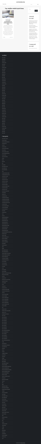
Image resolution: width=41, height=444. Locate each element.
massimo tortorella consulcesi (6, 376)
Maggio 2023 (3, 88)
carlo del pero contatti (5, 176)
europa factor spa (4, 287)
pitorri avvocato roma (5, 400)
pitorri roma (3, 402)
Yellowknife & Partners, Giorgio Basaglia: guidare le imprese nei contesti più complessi (33, 37)
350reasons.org (20, 2)
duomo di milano (4, 271)
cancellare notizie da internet (6, 174)
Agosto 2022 (3, 98)
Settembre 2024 (4, 67)
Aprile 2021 (3, 123)
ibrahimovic (3, 348)
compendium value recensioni (6, 202)
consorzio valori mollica (5, 207)
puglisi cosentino (4, 405)
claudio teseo (4, 194)
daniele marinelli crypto (5, 220)
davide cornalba (4, 235)
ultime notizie (4, 430)
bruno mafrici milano (4, 169)
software (3, 418)
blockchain (3, 161)
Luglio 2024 (3, 70)
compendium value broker (5, 197)
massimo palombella (4, 364)
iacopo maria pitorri (4, 346)
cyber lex (3, 215)
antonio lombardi (4, 140)
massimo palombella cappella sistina (6, 366)
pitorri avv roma (4, 399)
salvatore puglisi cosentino (5, 412)
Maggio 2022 (3, 103)
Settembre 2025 (4, 62)
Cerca (30, 9)
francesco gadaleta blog (5, 299)
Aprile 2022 (3, 105)
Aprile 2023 (3, 90)
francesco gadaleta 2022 (5, 297)
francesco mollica (4, 305)
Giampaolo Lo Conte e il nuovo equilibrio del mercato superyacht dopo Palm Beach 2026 (33, 30)
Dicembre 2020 (4, 126)
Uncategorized (4, 433)
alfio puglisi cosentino (5, 138)
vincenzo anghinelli (4, 435)
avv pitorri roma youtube (5, 148)
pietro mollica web (4, 397)
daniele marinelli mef (4, 228)
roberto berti (3, 407)
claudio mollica (4, 192)
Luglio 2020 (3, 129)
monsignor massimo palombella (6, 389)
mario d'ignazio (4, 361)
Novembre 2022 (4, 95)
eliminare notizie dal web (5, 274)
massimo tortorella (4, 374)
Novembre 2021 (4, 113)
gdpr (2, 307)
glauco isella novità (4, 338)
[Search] (38, 4)
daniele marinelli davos (5, 222)
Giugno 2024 (3, 72)
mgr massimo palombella (5, 379)
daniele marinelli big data (5, 217)
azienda (3, 158)
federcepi (3, 292)
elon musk (3, 276)
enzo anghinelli (4, 282)
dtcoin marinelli (4, 269)
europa (3, 284)
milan (2, 382)
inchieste (3, 351)
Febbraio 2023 (4, 93)
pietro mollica (3, 394)
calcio (3, 171)
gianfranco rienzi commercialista (6, 310)
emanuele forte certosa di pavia (6, 279)
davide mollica (4, 243)
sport (2, 420)
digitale (3, 248)
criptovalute (3, 210)
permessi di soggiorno (5, 392)
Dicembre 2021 (4, 111)
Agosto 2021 (3, 118)
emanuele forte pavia (4, 281)
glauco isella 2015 (4, 317)
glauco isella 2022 (4, 328)
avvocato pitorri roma (5, 156)
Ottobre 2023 (4, 82)
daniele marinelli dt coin (5, 223)
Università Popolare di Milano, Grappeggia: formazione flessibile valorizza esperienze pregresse (33, 34)
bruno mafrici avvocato (5, 166)
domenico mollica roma (5, 256)
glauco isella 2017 (4, 320)
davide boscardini (4, 233)
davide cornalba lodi (4, 240)
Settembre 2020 (4, 128)
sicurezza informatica (4, 417)
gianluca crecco (4, 312)
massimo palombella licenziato (6, 371)
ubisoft (3, 428)
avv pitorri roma (4, 146)
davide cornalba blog (4, 238)
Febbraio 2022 (4, 108)
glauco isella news (4, 335)
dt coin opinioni (4, 261)
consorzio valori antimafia (5, 205)
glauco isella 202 (4, 325)
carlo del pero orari (4, 189)
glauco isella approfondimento (6, 330)
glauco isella (3, 315)
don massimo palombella (5, 258)
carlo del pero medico (5, 184)
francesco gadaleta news (5, 302)
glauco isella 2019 (4, 323)
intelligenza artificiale (4, 353)
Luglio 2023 (3, 85)
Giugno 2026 (3, 59)
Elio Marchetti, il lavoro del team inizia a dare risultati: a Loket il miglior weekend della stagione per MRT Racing (33, 22)
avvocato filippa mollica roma (5, 153)
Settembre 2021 (4, 116)
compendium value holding (5, 199)
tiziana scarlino (4, 425)
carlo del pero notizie (5, 187)
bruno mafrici (3, 164)
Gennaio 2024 (4, 80)
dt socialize (3, 266)
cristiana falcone (4, 212)
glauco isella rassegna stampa (6, 340)
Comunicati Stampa (8, 19)
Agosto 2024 (3, 69)
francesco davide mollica (5, 294)
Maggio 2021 (3, 121)
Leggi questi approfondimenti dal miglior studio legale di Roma (8, 22)
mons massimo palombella (5, 387)
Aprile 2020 (3, 131)
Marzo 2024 (3, 77)
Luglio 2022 (3, 100)
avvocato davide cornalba (5, 151)
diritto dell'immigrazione (5, 251)
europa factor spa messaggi (5, 289)
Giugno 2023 (3, 87)
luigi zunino (3, 356)
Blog (2, 163)
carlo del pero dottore (5, 179)
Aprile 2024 (3, 75)
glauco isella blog (4, 333)
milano (3, 384)
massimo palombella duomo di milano (6, 369)
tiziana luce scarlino (4, 423)
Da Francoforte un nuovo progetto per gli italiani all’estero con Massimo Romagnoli (33, 26)
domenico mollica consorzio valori (6, 253)
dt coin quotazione (4, 264)
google (3, 341)
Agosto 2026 (3, 57)
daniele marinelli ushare (5, 230)
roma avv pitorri (4, 410)
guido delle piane (4, 343)
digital (3, 246)
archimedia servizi (4, 143)
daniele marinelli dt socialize (5, 225)
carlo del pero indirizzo (5, 181)
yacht (2, 438)
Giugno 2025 (3, 64)
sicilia (2, 415)
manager (3, 358)
